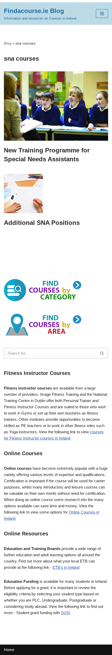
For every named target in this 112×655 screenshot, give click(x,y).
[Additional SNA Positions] (56, 193)
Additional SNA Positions (42, 222)
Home (9, 649)
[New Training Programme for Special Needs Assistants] (56, 106)
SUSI (65, 612)
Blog (7, 43)
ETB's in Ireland (66, 567)
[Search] (102, 353)
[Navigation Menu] (102, 13)
